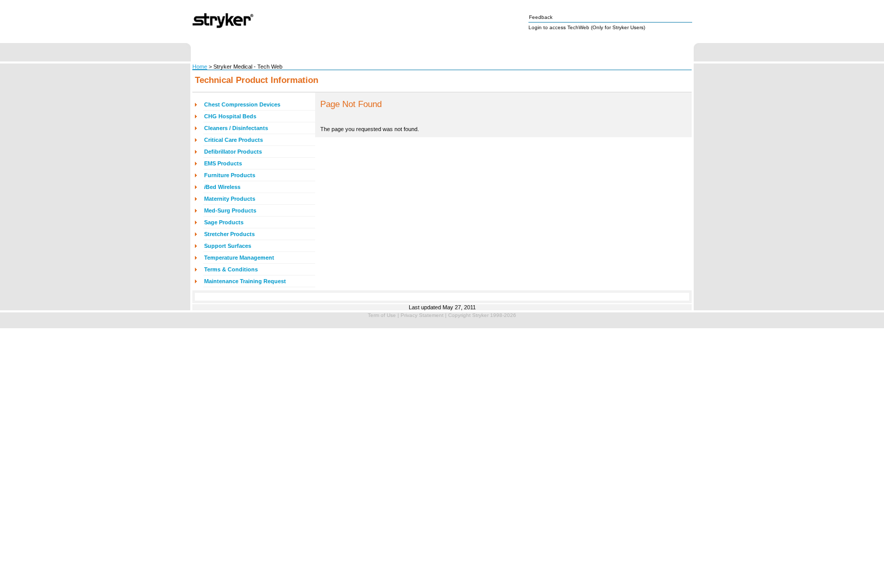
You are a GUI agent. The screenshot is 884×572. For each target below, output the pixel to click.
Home (199, 66)
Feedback (540, 17)
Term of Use (382, 315)
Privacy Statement (422, 315)
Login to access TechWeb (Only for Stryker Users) (586, 27)
